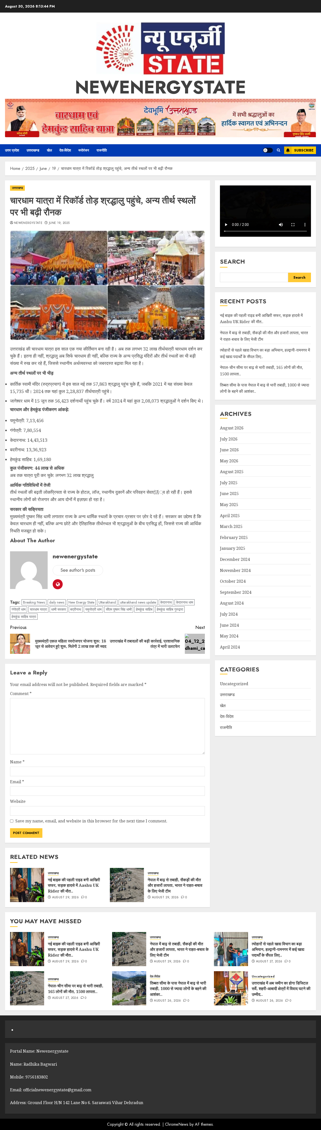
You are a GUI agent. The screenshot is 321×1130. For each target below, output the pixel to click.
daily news (56, 602)
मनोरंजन (83, 150)
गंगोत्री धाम (19, 609)
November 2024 (235, 570)
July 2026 (228, 439)
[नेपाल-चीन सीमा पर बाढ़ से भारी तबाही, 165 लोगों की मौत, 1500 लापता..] (27, 988)
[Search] (278, 150)
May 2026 (229, 461)
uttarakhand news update (138, 602)
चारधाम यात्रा (38, 609)
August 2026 (232, 428)
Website (18, 801)
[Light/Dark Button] (268, 150)
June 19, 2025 (59, 223)
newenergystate (160, 87)
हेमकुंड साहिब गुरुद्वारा (170, 609)
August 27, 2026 (269, 962)
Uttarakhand (107, 602)
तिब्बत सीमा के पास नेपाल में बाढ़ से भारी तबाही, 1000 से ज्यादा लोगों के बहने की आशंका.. (178, 988)
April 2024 (230, 647)
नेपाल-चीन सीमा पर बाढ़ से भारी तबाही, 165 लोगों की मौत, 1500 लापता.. (75, 988)
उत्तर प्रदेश (12, 150)
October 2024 (233, 581)
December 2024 (235, 559)
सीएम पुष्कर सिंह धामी (119, 609)
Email (17, 781)
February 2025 (234, 537)
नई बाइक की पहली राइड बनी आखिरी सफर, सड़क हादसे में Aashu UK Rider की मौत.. (74, 885)
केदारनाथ (166, 602)
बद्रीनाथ (75, 609)
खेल (49, 150)
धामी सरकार (58, 609)
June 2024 (229, 625)
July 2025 (228, 482)
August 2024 (232, 603)
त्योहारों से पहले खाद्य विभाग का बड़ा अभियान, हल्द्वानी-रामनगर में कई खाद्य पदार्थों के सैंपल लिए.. (278, 949)
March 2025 (231, 526)
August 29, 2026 (65, 898)
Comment (21, 693)
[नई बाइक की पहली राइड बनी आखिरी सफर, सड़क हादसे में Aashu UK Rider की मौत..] (27, 885)
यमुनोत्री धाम (93, 609)
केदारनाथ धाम (184, 602)
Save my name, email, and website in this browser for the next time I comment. (91, 821)
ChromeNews (176, 1124)
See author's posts (77, 570)
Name (17, 762)
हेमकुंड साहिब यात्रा (24, 616)
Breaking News (34, 602)
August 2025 (232, 472)
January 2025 (232, 548)
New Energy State (81, 602)
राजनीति (102, 150)
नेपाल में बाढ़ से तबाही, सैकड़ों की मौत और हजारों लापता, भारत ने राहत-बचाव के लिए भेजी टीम (175, 885)
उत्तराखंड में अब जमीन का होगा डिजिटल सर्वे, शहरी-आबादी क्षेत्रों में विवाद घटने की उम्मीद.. (281, 988)
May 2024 (229, 636)
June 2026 (229, 450)
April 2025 (230, 515)
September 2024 (235, 592)
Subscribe (303, 150)
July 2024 (228, 614)
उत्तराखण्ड (33, 150)
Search (232, 261)
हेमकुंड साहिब (144, 609)
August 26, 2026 (167, 1001)
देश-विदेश (65, 150)
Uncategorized (234, 683)
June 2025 (229, 494)
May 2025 (229, 504)
